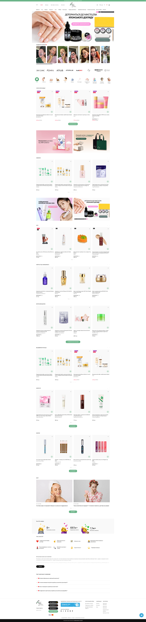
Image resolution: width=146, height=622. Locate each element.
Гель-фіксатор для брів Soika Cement (43, 459)
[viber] (72, 611)
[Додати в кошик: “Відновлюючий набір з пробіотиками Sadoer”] (70, 112)
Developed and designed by (72, 620)
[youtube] (68, 611)
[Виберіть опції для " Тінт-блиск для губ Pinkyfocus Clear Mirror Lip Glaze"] (52, 249)
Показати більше (73, 124)
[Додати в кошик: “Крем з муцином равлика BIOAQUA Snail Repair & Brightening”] (108, 288)
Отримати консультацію (73, 341)
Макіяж (46, 9)
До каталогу (73, 426)
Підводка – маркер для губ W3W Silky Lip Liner (63, 460)
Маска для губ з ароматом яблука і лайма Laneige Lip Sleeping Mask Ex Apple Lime (100, 331)
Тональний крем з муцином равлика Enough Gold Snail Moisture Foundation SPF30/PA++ (100, 252)
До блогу (73, 511)
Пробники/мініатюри (82, 9)
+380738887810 (52, 602)
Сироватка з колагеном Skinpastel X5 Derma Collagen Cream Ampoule (63, 331)
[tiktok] (63, 611)
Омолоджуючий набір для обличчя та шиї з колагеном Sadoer (44, 115)
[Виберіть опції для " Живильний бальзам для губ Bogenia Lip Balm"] (108, 457)
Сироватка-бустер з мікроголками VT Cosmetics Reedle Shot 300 (43, 331)
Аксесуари (64, 9)
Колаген (104, 9)
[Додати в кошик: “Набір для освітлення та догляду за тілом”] (89, 112)
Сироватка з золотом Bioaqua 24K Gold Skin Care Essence (63, 292)
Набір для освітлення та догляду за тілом (82, 114)
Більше (40, 566)
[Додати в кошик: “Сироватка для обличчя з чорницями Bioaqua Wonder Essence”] (52, 288)
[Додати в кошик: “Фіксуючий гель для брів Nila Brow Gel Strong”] (89, 457)
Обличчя (37, 9)
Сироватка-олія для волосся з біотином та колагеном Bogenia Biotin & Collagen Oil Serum (82, 185)
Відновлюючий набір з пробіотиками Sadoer (63, 114)
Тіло (55, 9)
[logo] (42, 603)
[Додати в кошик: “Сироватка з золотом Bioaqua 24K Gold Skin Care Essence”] (70, 288)
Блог (97, 607)
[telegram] (65, 611)
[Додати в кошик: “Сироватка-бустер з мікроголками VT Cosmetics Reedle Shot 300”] (52, 328)
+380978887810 (52, 608)
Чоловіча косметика (91, 9)
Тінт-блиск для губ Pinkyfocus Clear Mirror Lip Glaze (45, 252)
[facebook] (70, 611)
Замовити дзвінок (53, 611)
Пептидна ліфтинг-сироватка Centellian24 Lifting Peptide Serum (82, 415)
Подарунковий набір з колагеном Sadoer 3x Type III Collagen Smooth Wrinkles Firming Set (63, 185)
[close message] (145, 0)
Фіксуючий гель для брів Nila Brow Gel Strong (82, 459)
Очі (42, 9)
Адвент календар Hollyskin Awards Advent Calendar (82, 331)
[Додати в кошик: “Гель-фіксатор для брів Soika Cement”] (52, 457)
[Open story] (41, 54)
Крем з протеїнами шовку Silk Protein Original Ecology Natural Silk (82, 292)
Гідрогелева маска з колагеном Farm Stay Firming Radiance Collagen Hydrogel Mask (100, 185)
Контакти (63, 4)
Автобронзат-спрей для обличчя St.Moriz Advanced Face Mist (63, 252)
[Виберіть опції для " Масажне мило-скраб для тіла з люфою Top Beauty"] (89, 249)
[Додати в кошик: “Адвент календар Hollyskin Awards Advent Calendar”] (89, 328)
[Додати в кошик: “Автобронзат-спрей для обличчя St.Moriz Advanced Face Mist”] (70, 249)
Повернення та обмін (89, 605)
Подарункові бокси (72, 9)
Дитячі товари (99, 9)
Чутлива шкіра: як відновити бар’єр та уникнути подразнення (52, 505)
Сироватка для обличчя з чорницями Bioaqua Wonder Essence (45, 292)
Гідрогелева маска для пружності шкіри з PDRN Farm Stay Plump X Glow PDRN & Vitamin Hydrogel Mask (44, 415)
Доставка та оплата (55, 4)
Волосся (51, 9)
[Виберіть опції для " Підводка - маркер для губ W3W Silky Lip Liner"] (70, 457)
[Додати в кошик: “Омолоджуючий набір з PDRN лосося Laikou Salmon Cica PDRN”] (108, 112)
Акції (41, 4)
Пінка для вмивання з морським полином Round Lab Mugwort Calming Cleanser (100, 415)
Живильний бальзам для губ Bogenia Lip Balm (100, 460)
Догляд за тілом (106, 612)
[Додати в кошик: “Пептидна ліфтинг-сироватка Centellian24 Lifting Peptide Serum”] (89, 412)
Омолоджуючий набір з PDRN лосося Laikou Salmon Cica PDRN (100, 115)
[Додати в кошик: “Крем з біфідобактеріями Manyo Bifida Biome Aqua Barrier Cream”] (70, 412)
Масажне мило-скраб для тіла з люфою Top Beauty (82, 252)
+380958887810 (52, 605)
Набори (59, 9)
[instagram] (61, 611)
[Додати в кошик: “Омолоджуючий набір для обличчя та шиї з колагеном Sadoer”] (52, 112)
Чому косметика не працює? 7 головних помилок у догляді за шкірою (91, 505)
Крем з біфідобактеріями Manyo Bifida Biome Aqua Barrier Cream (63, 415)
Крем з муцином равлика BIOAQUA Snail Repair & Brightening (100, 292)
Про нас (97, 603)
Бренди (46, 4)
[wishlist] (106, 4)
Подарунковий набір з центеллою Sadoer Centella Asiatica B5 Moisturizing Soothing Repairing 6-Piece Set (44, 185)
